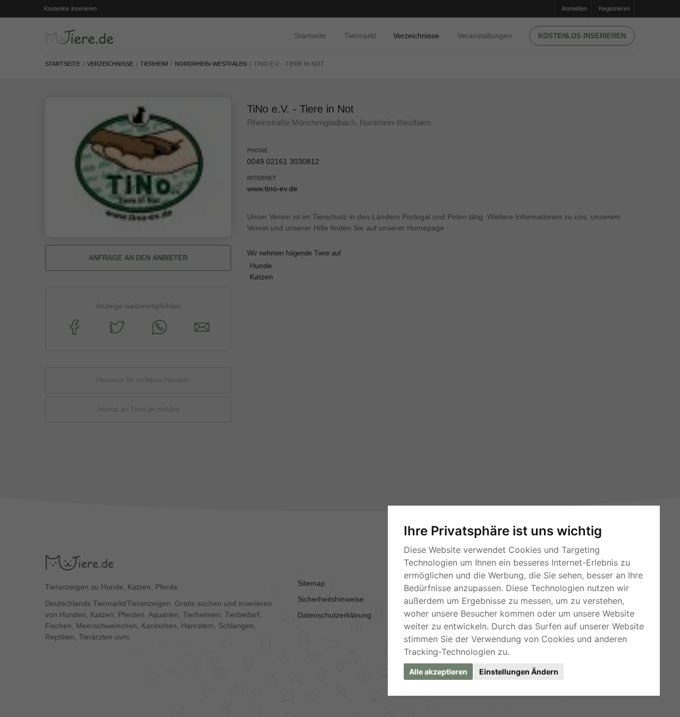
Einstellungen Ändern (518, 671)
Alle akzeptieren (438, 671)
